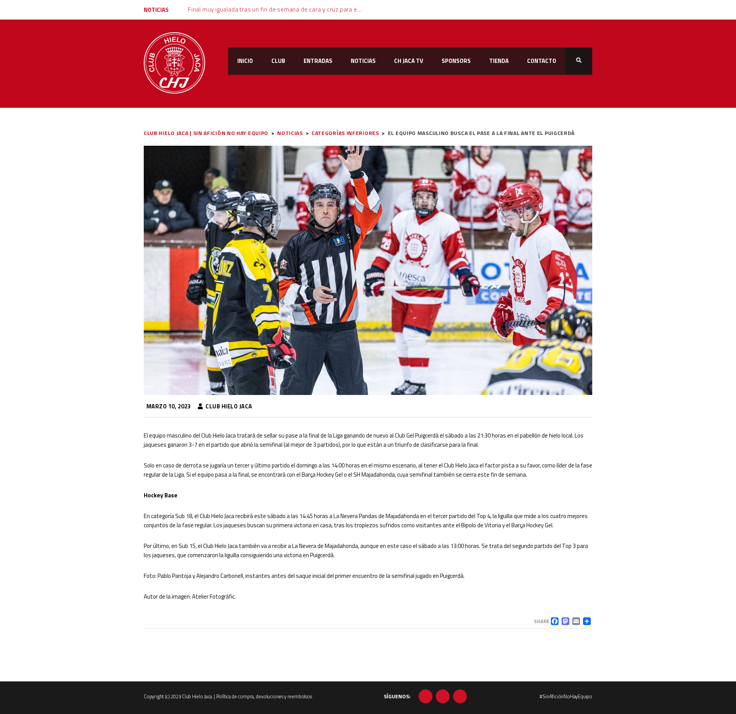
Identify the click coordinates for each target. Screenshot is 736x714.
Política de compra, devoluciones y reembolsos (264, 696)
